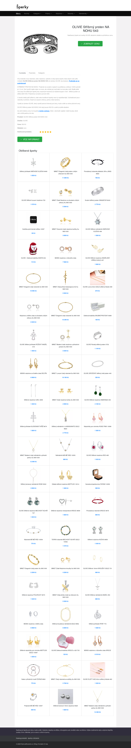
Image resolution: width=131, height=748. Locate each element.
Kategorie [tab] (41, 73)
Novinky (26, 13)
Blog (35, 744)
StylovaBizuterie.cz (27, 744)
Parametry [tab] (32, 73)
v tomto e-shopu (43, 111)
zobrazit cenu (92, 43)
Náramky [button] (71, 13)
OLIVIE (88, 35)
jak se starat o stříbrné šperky (40, 732)
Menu (18, 13)
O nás (46, 744)
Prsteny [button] (48, 13)
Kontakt (40, 744)
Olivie (23, 732)
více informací (31, 139)
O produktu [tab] (22, 73)
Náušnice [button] (59, 13)
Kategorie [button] (37, 13)
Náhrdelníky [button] (83, 13)
